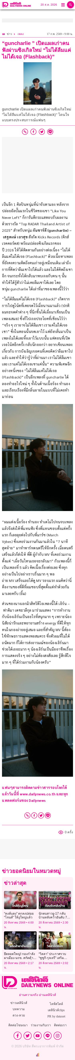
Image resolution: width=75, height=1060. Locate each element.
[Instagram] (58, 1036)
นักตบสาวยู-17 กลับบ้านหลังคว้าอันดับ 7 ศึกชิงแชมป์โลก (53, 917)
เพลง (21, 34)
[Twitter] (41, 815)
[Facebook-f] (18, 1036)
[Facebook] (34, 815)
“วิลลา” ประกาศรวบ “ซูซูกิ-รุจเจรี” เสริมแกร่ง (52, 957)
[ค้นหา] (70, 4)
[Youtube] (38, 1036)
